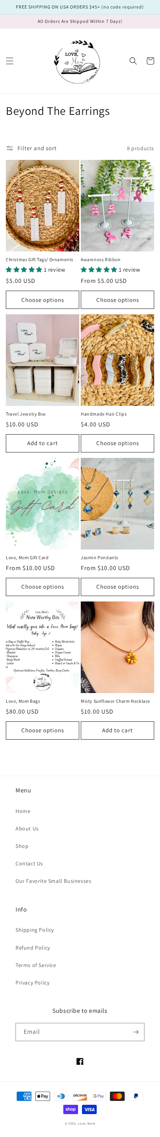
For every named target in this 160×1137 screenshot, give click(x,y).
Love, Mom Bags (23, 701)
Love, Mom (86, 1123)
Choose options (42, 299)
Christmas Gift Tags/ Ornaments (39, 259)
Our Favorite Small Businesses (53, 880)
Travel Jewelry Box (26, 414)
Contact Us (29, 863)
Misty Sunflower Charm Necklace (115, 701)
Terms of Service (36, 965)
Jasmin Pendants (99, 557)
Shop (22, 845)
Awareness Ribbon (101, 259)
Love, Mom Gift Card (27, 557)
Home (23, 811)
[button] (9, 60)
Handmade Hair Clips (104, 414)
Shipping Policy (35, 929)
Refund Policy (33, 947)
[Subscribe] (135, 1032)
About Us (27, 828)
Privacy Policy (32, 982)
